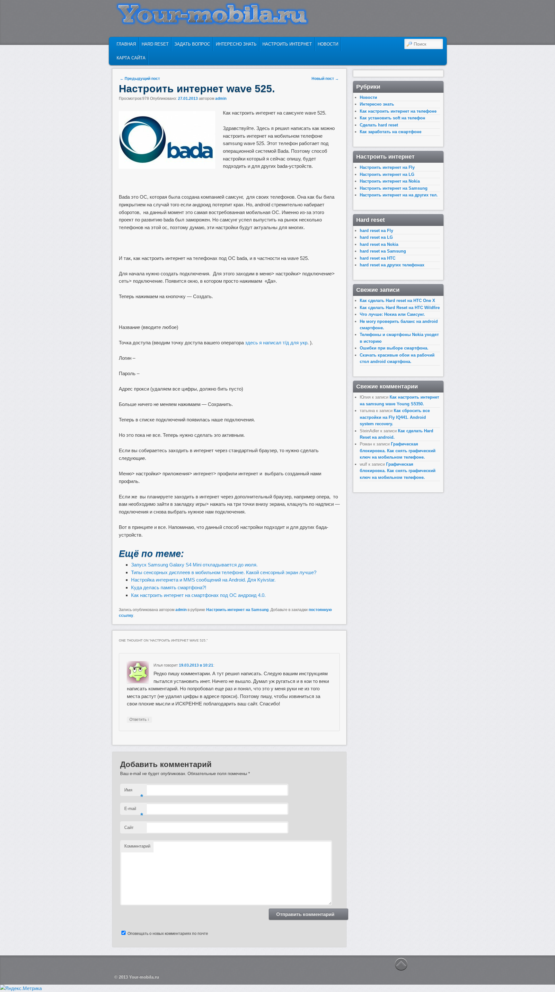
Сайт (129, 827)
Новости (328, 44)
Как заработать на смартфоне (390, 131)
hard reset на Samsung (383, 251)
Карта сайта (131, 58)
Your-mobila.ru (144, 977)
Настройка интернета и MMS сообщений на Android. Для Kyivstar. (203, 579)
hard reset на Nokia (379, 244)
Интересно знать (236, 44)
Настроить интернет (287, 44)
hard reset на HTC (377, 258)
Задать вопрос (192, 44)
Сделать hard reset (379, 125)
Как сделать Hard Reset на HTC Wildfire (400, 307)
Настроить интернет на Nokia (390, 181)
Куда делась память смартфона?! (168, 587)
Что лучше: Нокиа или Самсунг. (392, 314)
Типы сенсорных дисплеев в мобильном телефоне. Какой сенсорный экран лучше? (223, 572)
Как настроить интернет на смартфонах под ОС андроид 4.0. (198, 595)
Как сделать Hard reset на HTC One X (397, 300)
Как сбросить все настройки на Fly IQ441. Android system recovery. (395, 417)
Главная (126, 44)
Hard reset (155, 44)
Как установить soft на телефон (392, 118)
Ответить (139, 719)
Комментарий (137, 846)
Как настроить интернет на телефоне (398, 111)
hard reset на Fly (376, 230)
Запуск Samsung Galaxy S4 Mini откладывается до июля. (194, 564)
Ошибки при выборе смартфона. (394, 348)
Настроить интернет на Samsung (237, 610)
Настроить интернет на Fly (387, 167)
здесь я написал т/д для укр (276, 342)
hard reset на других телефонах (392, 265)
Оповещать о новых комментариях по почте (168, 933)
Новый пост (325, 78)
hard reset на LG (376, 237)
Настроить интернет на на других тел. (399, 195)
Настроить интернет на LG (387, 174)
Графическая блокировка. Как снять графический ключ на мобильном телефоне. (398, 451)
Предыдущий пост (140, 78)
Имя (133, 792)
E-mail (133, 810)
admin (220, 98)
